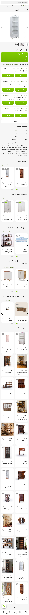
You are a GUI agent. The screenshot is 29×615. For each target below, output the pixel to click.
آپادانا (16, 131)
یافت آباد (12, 95)
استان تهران (24, 68)
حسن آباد (12, 68)
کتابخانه (19, 6)
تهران (18, 68)
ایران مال (13, 81)
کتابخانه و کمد (25, 6)
